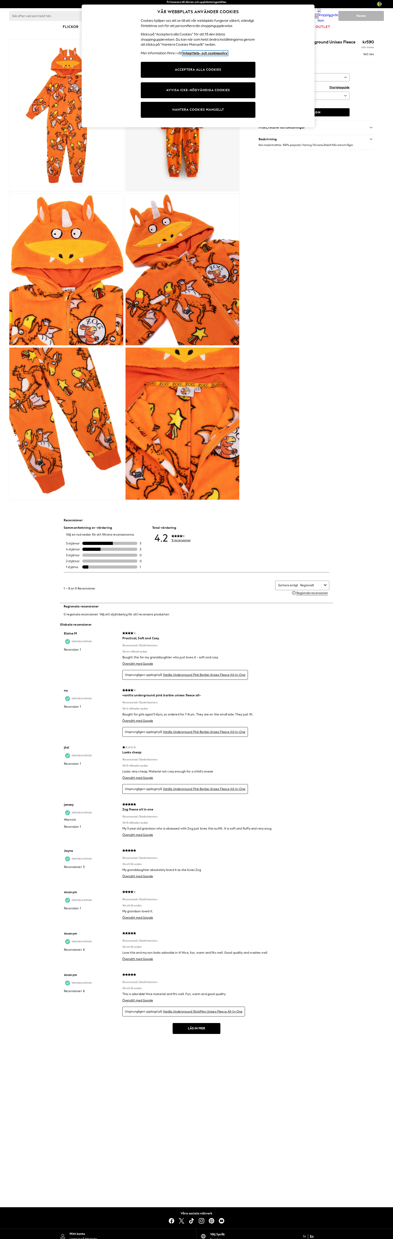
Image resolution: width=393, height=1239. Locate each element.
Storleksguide (339, 87)
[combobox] (311, 585)
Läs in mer (196, 1028)
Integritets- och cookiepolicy (205, 53)
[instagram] (201, 1221)
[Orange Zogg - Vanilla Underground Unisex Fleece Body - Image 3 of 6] (66, 269)
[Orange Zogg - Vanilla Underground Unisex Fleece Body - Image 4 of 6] (182, 269)
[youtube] (222, 1221)
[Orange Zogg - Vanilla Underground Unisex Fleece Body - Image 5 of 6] (66, 423)
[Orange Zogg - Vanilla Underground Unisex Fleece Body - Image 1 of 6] (66, 115)
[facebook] (171, 1221)
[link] (316, 16)
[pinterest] (212, 1221)
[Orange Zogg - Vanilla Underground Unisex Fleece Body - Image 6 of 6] (182, 423)
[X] (181, 1221)
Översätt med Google (137, 664)
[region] (198, 66)
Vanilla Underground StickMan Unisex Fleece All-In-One (203, 1011)
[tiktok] (191, 1221)
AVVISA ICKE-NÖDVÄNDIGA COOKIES (198, 90)
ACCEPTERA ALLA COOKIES (198, 70)
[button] (316, 139)
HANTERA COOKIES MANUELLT (198, 110)
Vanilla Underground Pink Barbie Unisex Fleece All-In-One (204, 675)
